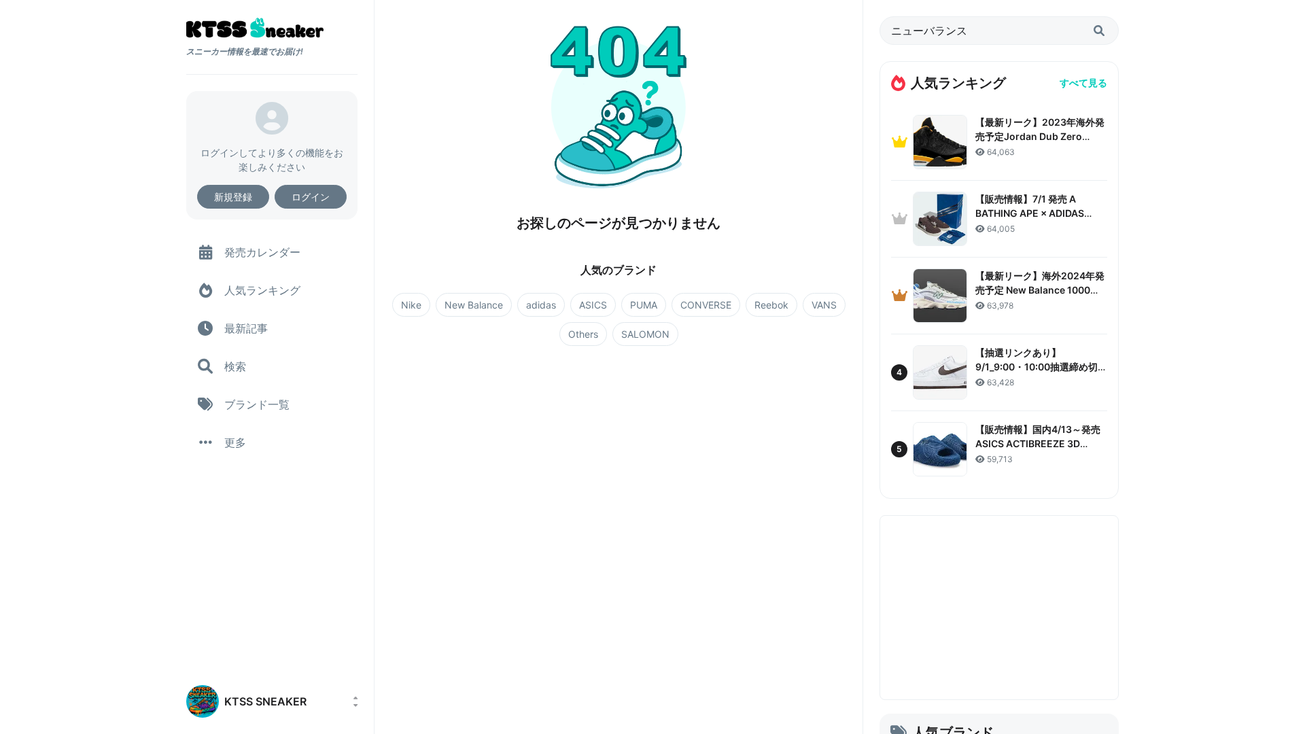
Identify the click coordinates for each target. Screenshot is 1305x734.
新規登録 (233, 197)
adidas (541, 305)
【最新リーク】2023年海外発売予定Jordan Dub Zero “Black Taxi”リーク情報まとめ (1040, 136)
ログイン (311, 197)
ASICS (593, 305)
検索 (235, 366)
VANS (824, 305)
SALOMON (645, 334)
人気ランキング (262, 290)
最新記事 (246, 328)
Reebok (771, 305)
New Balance (474, 305)
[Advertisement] (999, 608)
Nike (411, 305)
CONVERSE (705, 305)
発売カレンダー (262, 252)
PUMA (643, 305)
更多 (235, 442)
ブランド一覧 (257, 404)
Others (583, 334)
